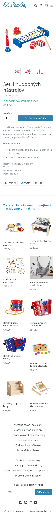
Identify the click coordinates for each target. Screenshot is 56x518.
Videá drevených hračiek (18, 470)
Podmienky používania (28, 445)
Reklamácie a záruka (28, 450)
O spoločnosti (43, 470)
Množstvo (8, 113)
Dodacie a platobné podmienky (28, 435)
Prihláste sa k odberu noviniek (28, 484)
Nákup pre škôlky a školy (28, 465)
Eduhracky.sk (18, 511)
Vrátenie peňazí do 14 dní (28, 430)
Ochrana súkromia (28, 440)
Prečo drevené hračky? (28, 475)
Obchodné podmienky (28, 460)
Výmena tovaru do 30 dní (28, 425)
